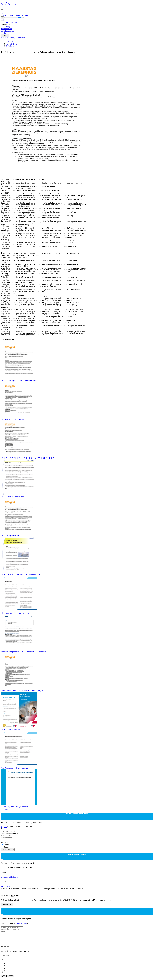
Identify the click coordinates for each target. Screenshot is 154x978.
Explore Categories (8, 4)
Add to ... (5, 35)
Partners (10, 886)
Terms (9, 891)
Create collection (8, 849)
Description (9, 833)
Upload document (8, 15)
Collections (14, 22)
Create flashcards (21, 15)
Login (3, 13)
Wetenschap (10, 42)
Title (2, 829)
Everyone (7, 845)
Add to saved (21, 38)
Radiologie (10, 46)
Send (11, 976)
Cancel (4, 976)
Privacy (4, 891)
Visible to (4, 842)
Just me (7, 847)
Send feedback (7, 904)
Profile (3, 33)
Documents (5, 877)
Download (5, 809)
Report (3, 886)
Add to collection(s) (8, 38)
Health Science (11, 44)
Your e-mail (5, 947)
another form (22, 923)
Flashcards (5, 22)
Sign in (4, 827)
